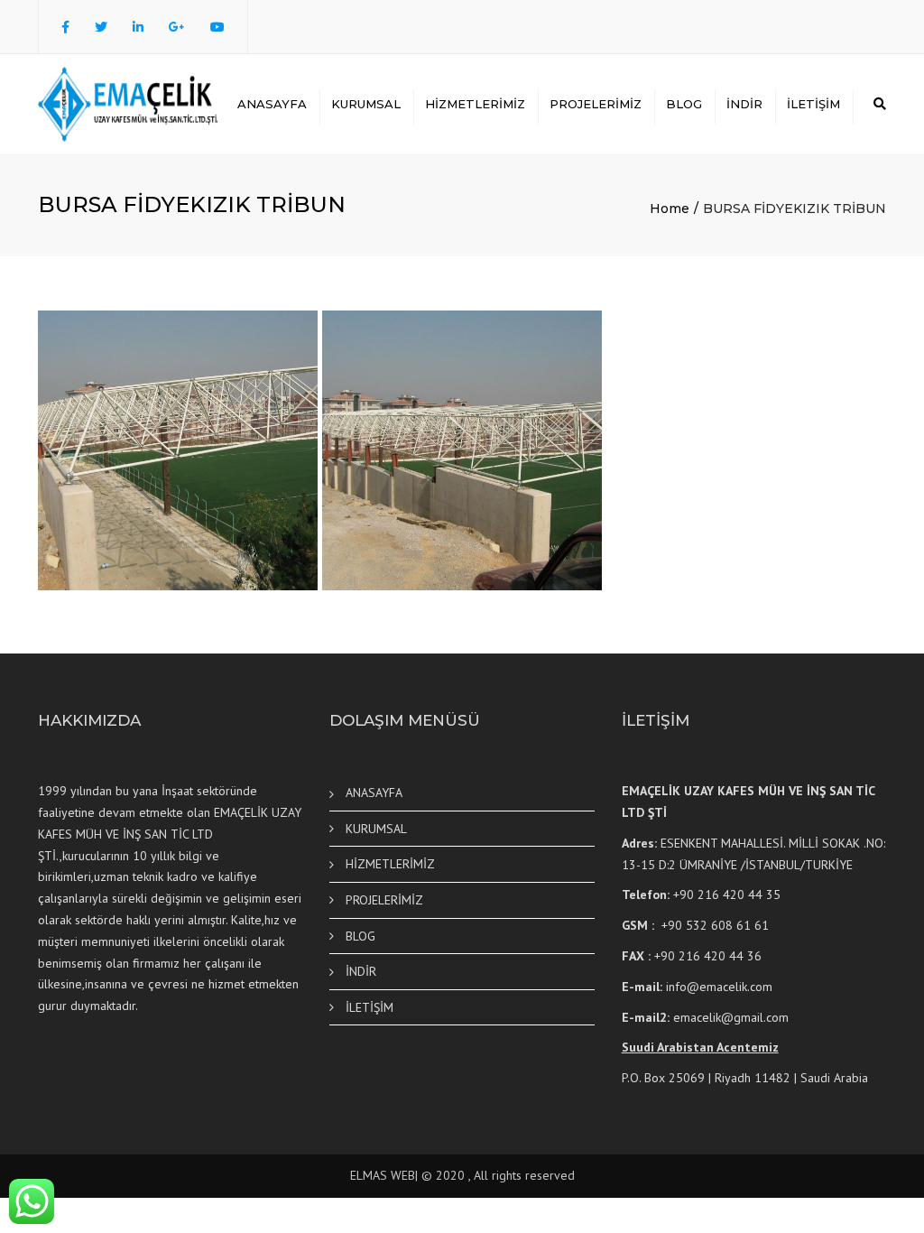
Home (669, 208)
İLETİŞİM (813, 104)
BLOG (684, 104)
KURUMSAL (366, 104)
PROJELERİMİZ (596, 104)
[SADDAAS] (178, 450)
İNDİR (744, 104)
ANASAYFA (272, 104)
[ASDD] (462, 450)
